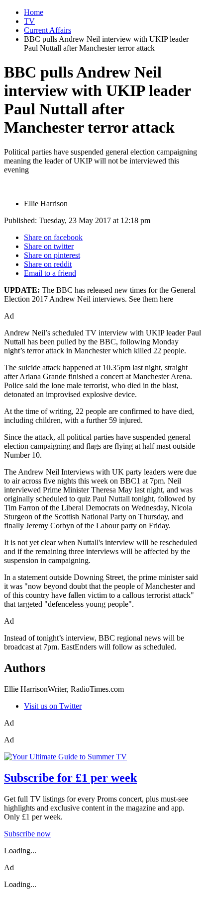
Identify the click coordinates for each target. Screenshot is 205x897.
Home (33, 12)
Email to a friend (50, 273)
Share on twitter (49, 246)
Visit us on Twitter (53, 706)
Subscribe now (27, 833)
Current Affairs (47, 30)
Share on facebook (53, 237)
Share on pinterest (52, 255)
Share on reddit (48, 264)
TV (29, 21)
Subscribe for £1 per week (70, 777)
